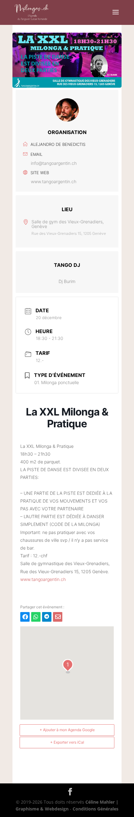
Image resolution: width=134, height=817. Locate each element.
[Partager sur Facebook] (25, 617)
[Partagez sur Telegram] (46, 617)
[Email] (57, 617)
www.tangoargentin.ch (53, 181)
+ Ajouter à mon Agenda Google (67, 729)
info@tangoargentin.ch (54, 163)
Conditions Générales (95, 809)
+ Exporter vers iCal (67, 742)
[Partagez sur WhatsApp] (36, 617)
